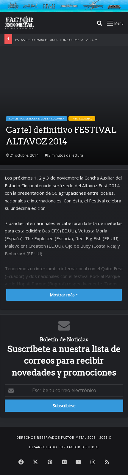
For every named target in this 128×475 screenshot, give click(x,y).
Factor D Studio (83, 447)
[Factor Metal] (19, 23)
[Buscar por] (99, 25)
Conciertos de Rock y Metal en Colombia (36, 118)
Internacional (82, 118)
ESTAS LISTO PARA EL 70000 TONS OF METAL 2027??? (56, 39)
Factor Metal (73, 437)
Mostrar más (63, 295)
